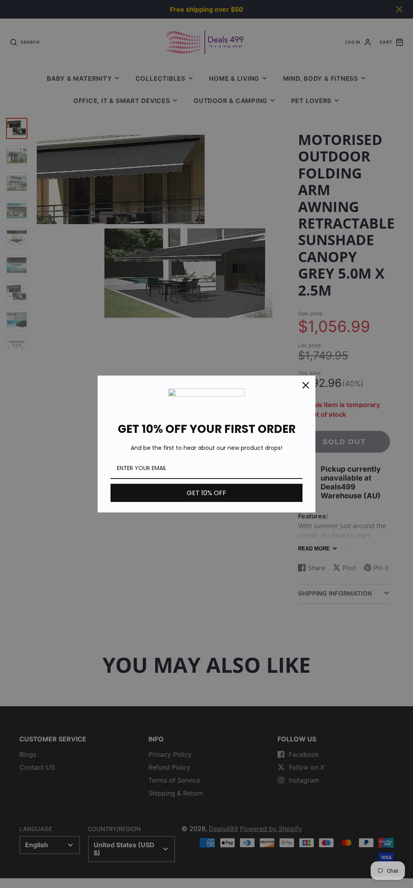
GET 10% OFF (206, 493)
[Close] (305, 385)
